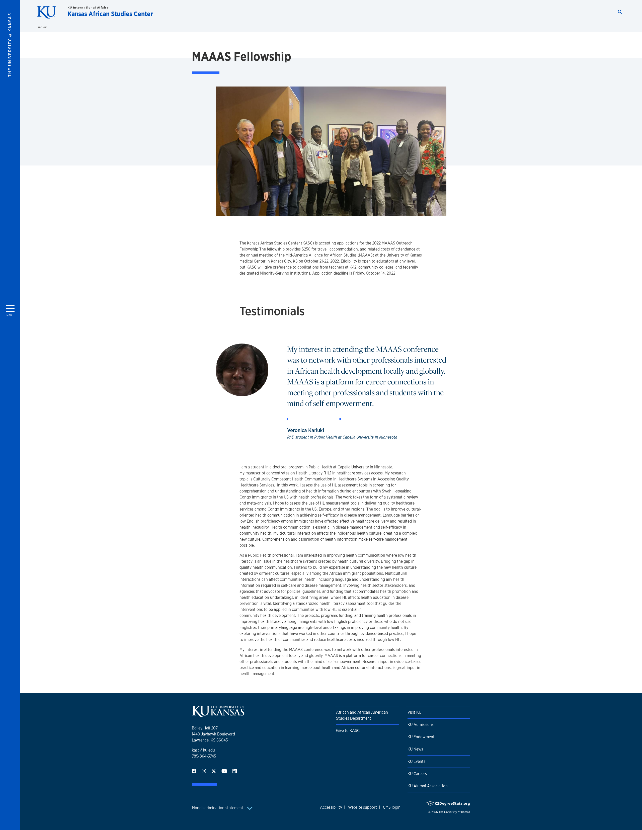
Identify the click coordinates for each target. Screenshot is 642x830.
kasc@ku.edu (203, 750)
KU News (415, 749)
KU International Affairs (88, 7)
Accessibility (331, 807)
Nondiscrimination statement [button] (218, 807)
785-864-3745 (204, 756)
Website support (362, 807)
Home (42, 27)
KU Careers (417, 773)
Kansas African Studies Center (110, 13)
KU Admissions (421, 724)
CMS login (391, 807)
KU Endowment (421, 736)
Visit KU (414, 712)
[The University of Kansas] (218, 715)
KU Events (416, 761)
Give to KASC (348, 730)
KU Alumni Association (428, 786)
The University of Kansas (454, 812)
